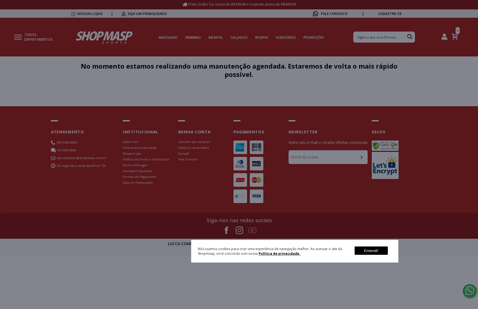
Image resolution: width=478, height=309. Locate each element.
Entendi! (371, 250)
